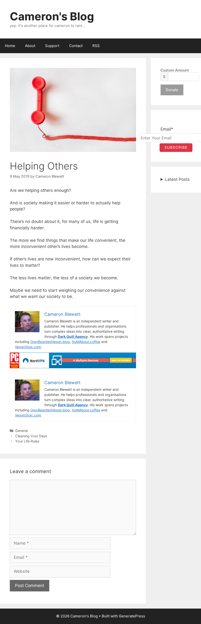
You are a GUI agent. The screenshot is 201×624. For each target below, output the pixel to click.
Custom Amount (174, 70)
